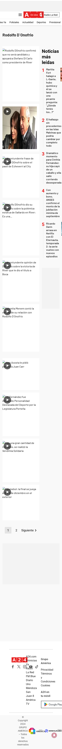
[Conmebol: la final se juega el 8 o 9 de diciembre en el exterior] (21, 502)
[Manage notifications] (54, 735)
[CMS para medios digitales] (53, 731)
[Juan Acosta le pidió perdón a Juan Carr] (21, 374)
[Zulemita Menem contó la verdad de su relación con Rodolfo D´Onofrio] (21, 328)
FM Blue (31, 676)
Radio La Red (51, 15)
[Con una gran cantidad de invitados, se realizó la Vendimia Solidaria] (21, 460)
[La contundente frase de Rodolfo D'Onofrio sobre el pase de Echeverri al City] (21, 175)
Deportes (41, 22)
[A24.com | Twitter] (19, 666)
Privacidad (47, 669)
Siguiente (27, 530)
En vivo (34, 15)
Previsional (55, 22)
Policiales (14, 22)
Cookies (45, 685)
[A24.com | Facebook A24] (13, 666)
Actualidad (27, 22)
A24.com (31, 656)
